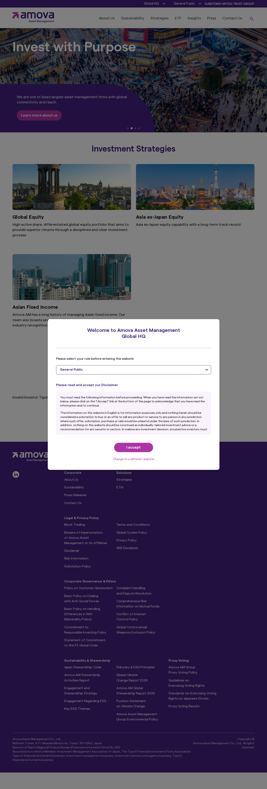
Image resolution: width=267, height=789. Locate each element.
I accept (133, 447)
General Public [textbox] (71, 369)
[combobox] (133, 369)
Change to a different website (133, 459)
